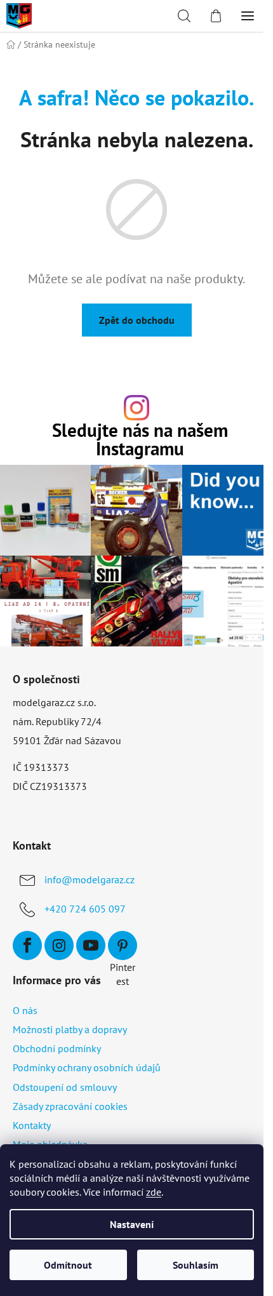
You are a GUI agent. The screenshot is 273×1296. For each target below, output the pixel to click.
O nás (25, 1010)
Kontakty (32, 1125)
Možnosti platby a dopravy (70, 1029)
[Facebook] (27, 945)
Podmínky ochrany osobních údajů (87, 1067)
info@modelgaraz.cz (89, 879)
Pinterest (122, 945)
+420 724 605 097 (85, 908)
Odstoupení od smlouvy (65, 1087)
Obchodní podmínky (57, 1048)
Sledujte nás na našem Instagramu (140, 440)
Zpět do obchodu (137, 320)
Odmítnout (68, 1265)
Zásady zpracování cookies (70, 1106)
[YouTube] (90, 945)
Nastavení (132, 1224)
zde (153, 1192)
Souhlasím (195, 1265)
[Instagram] (59, 945)
